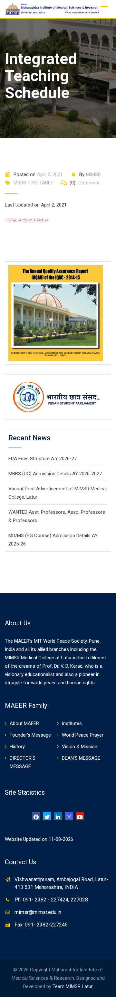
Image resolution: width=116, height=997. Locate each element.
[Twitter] (47, 816)
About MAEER (24, 723)
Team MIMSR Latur (73, 986)
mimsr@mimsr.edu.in (38, 912)
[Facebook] (36, 816)
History (17, 746)
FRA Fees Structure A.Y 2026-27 (42, 458)
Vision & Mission (79, 746)
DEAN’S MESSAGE (81, 758)
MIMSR (93, 174)
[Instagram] (69, 816)
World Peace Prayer (82, 735)
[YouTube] (80, 816)
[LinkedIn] (58, 816)
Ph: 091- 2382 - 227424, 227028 (51, 900)
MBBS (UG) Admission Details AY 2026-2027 (55, 474)
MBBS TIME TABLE (33, 183)
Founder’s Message (30, 735)
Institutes (72, 723)
